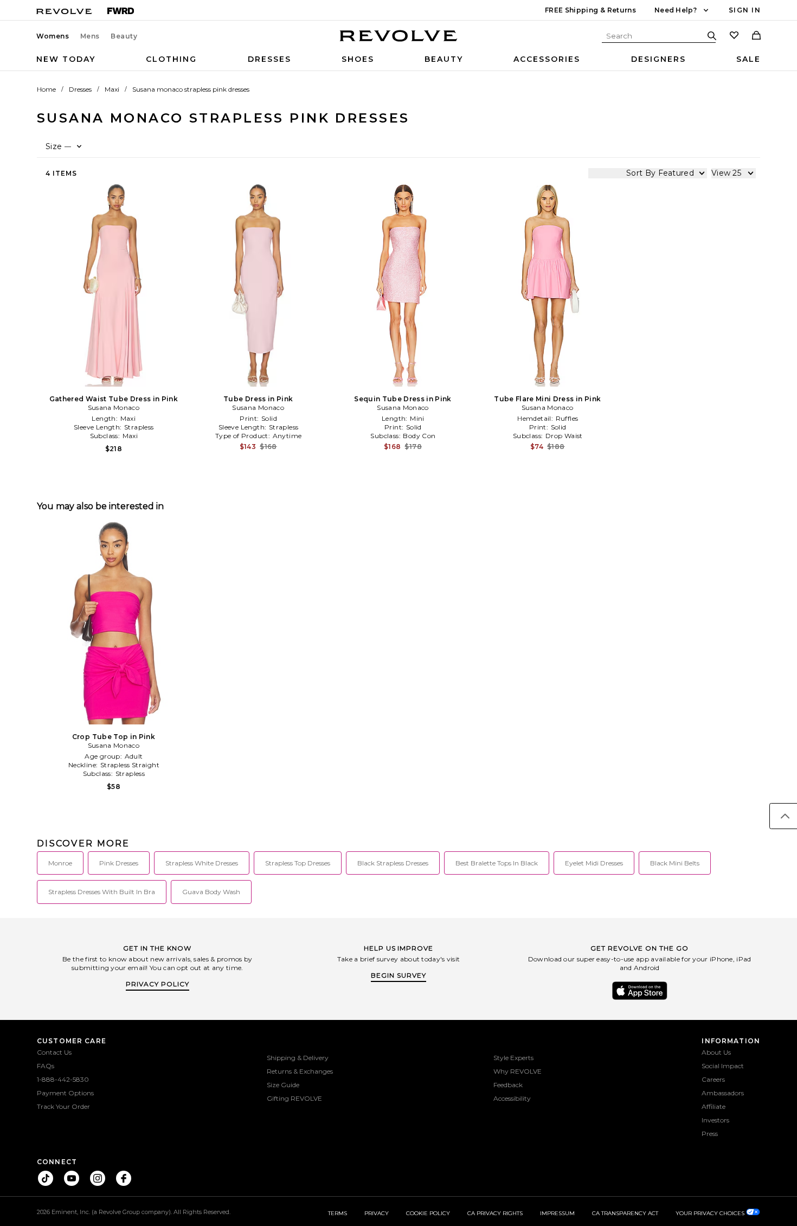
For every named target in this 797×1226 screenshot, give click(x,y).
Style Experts (513, 1058)
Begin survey (398, 975)
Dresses (269, 59)
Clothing (171, 59)
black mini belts (674, 863)
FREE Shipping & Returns (590, 10)
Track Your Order (63, 1106)
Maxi (112, 89)
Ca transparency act (625, 1213)
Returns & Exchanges (300, 1071)
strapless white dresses (201, 863)
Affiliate (713, 1106)
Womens (52, 36)
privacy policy (157, 984)
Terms (337, 1213)
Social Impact (723, 1066)
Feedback (508, 1085)
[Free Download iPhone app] (639, 999)
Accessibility (512, 1098)
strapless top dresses (297, 863)
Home (46, 89)
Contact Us (54, 1052)
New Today (65, 59)
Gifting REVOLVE (294, 1098)
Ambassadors (723, 1093)
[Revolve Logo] (399, 42)
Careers (713, 1079)
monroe (60, 863)
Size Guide (283, 1085)
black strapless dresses (392, 863)
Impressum (557, 1213)
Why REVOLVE (517, 1071)
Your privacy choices (711, 1213)
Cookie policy (428, 1213)
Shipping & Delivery (298, 1058)
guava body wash (211, 892)
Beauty (124, 36)
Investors (715, 1120)
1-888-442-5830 (63, 1079)
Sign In (745, 10)
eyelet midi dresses (594, 863)
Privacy (376, 1213)
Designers (658, 59)
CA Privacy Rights (495, 1213)
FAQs (45, 1066)
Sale (748, 59)
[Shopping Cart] (756, 36)
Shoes (358, 59)
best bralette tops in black (496, 863)
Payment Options (65, 1093)
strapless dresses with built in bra (101, 892)
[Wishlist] (734, 36)
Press (710, 1133)
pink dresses (118, 863)
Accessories (546, 59)
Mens (90, 36)
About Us (716, 1052)
